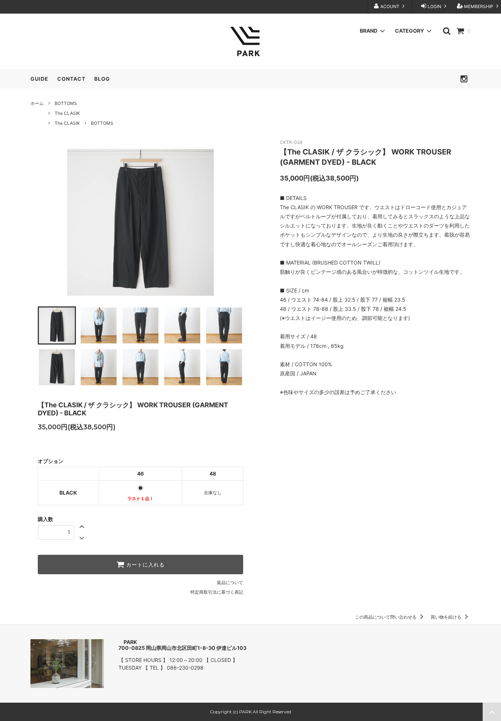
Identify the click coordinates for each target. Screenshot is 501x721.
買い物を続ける (446, 617)
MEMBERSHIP (478, 6)
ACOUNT (390, 6)
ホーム (37, 103)
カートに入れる (144, 564)
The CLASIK (67, 113)
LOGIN (434, 6)
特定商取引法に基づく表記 (216, 592)
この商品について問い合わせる (386, 617)
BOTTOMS (66, 103)
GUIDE (39, 79)
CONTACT (71, 79)
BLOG (102, 79)
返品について (230, 582)
